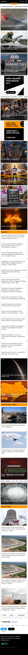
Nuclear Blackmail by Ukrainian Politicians (10, 209)
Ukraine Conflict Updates (8, 405)
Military (23, 625)
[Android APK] (4, 643)
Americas (7, 625)
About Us (2, 636)
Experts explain (6, 507)
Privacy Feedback (16, 638)
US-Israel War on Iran (6, 54)
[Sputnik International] (4, 2)
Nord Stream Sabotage (6, 484)
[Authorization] (21, 1)
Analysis (3, 10)
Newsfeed (4, 232)
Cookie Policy (3, 638)
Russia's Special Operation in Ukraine (9, 32)
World (2, 142)
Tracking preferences (5, 640)
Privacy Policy (9, 638)
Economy (17, 625)
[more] (26, 29)
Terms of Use (12, 636)
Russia (12, 625)
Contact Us (18, 636)
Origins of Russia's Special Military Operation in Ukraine (13, 99)
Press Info (7, 636)
